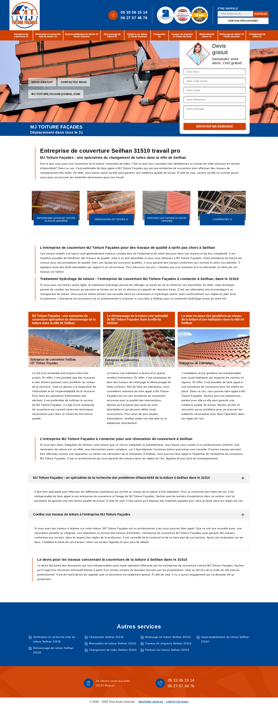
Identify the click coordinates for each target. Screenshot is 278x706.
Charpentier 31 (159, 35)
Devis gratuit (42, 81)
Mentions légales (151, 702)
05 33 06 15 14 (134, 12)
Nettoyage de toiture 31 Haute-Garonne (232, 35)
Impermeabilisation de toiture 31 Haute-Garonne (81, 35)
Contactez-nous (177, 702)
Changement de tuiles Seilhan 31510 (113, 649)
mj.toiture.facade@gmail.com (55, 93)
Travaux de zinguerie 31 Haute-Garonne (182, 35)
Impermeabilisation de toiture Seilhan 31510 (225, 639)
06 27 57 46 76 (134, 18)
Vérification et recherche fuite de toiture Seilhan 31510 (54, 639)
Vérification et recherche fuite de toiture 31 (48, 35)
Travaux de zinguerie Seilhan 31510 (168, 643)
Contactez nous (74, 81)
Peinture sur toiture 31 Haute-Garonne (137, 35)
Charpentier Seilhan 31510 (106, 636)
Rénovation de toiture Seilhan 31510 (112, 643)
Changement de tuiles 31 (257, 35)
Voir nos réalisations (243, 20)
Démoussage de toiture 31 (112, 35)
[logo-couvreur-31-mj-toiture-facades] (24, 15)
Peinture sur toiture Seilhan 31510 (167, 649)
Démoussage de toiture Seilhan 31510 (53, 650)
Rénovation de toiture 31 (206, 35)
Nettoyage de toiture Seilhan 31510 (168, 636)
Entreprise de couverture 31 (21, 35)
